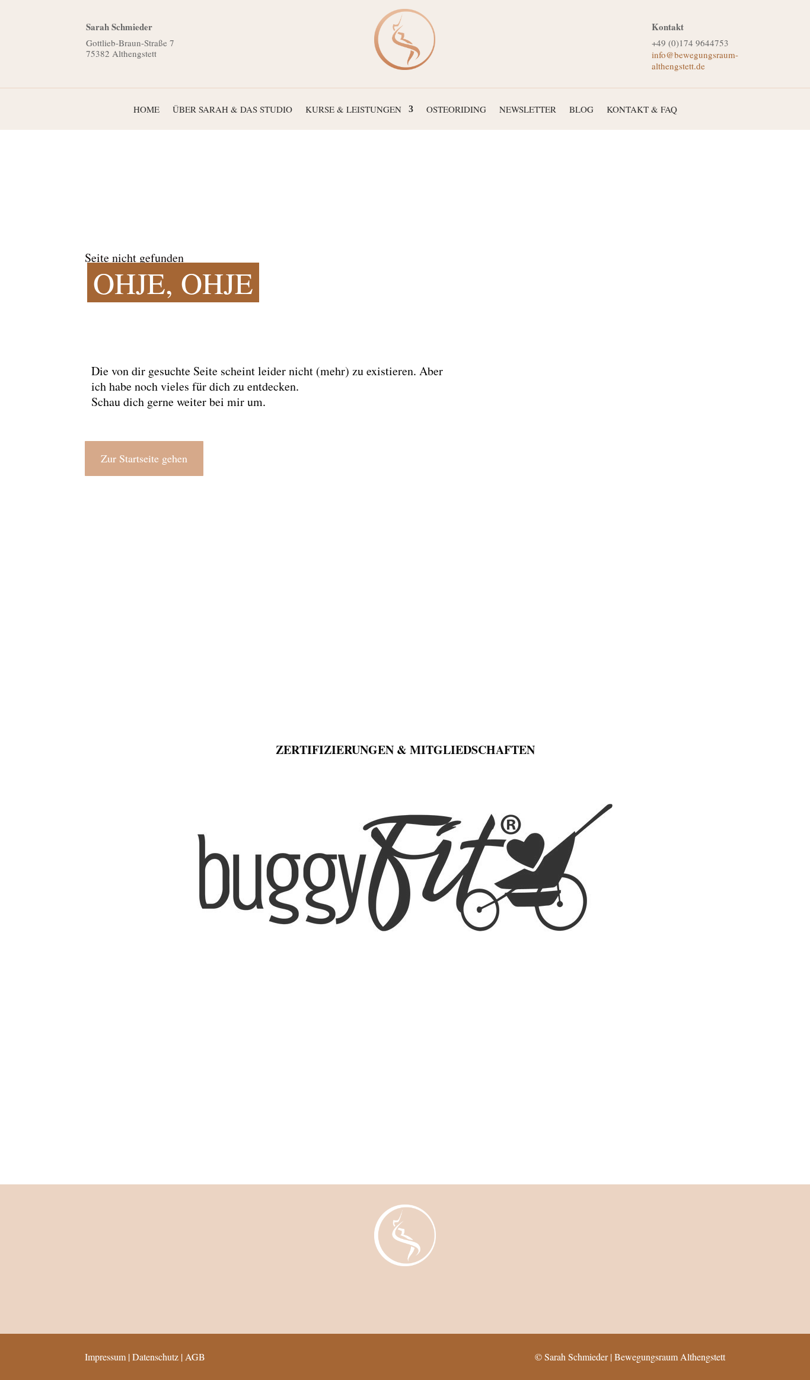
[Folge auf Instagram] (388, 1291)
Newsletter (527, 110)
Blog (581, 110)
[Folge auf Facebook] (421, 1291)
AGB (195, 1356)
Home (146, 110)
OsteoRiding (456, 110)
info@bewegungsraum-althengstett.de (695, 60)
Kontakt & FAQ (642, 110)
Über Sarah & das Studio (232, 110)
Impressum (105, 1356)
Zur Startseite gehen (144, 458)
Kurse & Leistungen (353, 110)
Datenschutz (155, 1356)
